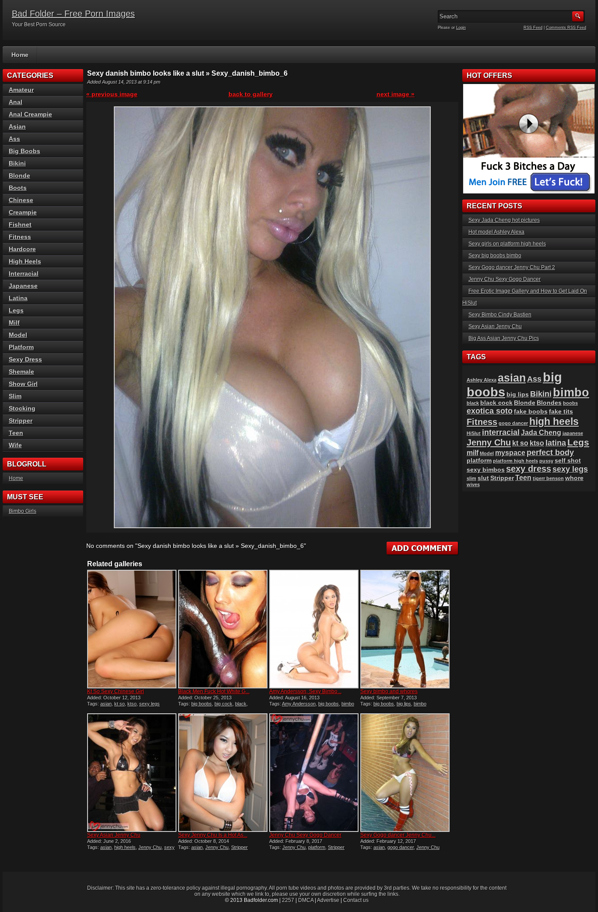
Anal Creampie (30, 114)
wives (473, 484)
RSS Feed (533, 27)
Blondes (549, 403)
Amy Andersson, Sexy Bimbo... (305, 691)
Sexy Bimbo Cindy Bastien (499, 315)
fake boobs (531, 411)
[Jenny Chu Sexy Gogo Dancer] (314, 772)
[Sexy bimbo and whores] (405, 629)
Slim (15, 396)
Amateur (21, 89)
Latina (18, 298)
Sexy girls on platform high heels (507, 244)
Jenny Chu (150, 847)
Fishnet (20, 224)
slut (483, 478)
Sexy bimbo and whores (389, 691)
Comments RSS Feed (566, 27)
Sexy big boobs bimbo (494, 256)
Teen (16, 432)
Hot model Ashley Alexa (496, 232)
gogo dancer (400, 847)
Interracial (24, 273)
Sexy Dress (25, 359)
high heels (125, 847)
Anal (15, 101)
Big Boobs (24, 150)
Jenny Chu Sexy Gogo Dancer (305, 835)
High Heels (25, 261)
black (240, 703)
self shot (568, 460)
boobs (570, 403)
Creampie (23, 212)
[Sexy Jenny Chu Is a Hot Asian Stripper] (222, 772)
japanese (573, 433)
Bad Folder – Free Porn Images (73, 13)
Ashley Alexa (481, 379)
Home (19, 54)
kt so (119, 703)
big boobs (201, 703)
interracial (501, 432)
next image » (395, 94)
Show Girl (23, 383)
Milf (14, 322)
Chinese (21, 199)
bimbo (347, 703)
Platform (21, 347)
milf (472, 452)
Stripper (239, 847)
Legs (16, 310)
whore (574, 478)
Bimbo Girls (22, 511)
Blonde (19, 175)
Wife (15, 445)
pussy (546, 460)
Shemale (21, 371)
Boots (18, 187)
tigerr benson (548, 478)
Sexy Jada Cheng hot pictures (504, 220)
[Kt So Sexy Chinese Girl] (131, 629)
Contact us (356, 900)
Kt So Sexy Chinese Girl (115, 691)
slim (471, 478)
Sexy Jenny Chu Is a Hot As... (212, 835)
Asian (17, 126)
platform (316, 847)
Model (18, 334)
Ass (14, 138)
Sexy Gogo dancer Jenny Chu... (398, 835)
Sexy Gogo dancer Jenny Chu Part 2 (511, 267)
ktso (132, 703)
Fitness (20, 236)
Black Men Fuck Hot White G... (214, 691)
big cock (223, 703)
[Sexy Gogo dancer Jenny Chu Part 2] (405, 772)
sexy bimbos (486, 470)
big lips (404, 703)
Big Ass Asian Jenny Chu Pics (503, 338)
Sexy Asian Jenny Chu (114, 835)
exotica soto (490, 410)
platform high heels (515, 460)
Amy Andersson (299, 703)
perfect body (550, 452)
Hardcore (22, 249)
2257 (288, 900)
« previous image (111, 94)
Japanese (23, 285)
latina (555, 442)
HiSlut (474, 433)
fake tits (561, 411)
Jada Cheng (541, 432)
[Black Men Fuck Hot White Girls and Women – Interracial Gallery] (222, 629)
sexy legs (149, 703)
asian (106, 703)
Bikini (17, 163)
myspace (510, 452)
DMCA (305, 900)
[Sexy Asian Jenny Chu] (131, 772)
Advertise (328, 900)
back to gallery (251, 94)
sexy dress (528, 469)
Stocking (22, 408)
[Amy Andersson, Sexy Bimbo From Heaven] (314, 629)
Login (461, 27)
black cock (496, 403)
